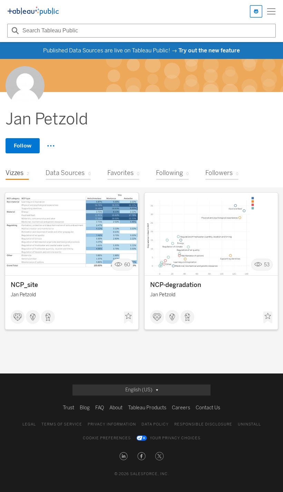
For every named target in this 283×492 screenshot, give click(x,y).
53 (267, 265)
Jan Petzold (23, 295)
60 (127, 265)
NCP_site (24, 285)
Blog (85, 408)
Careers (181, 408)
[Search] (14, 30)
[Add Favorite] (128, 317)
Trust (68, 408)
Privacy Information (112, 424)
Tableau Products (147, 408)
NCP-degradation (175, 285)
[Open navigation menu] (271, 11)
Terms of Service (61, 424)
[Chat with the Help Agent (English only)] (256, 11)
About (116, 408)
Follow (22, 145)
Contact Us (208, 408)
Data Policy (155, 424)
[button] (123, 456)
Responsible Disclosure (203, 424)
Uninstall (249, 424)
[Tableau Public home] (33, 11)
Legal (29, 424)
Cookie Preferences (107, 438)
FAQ (99, 408)
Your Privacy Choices (175, 438)
